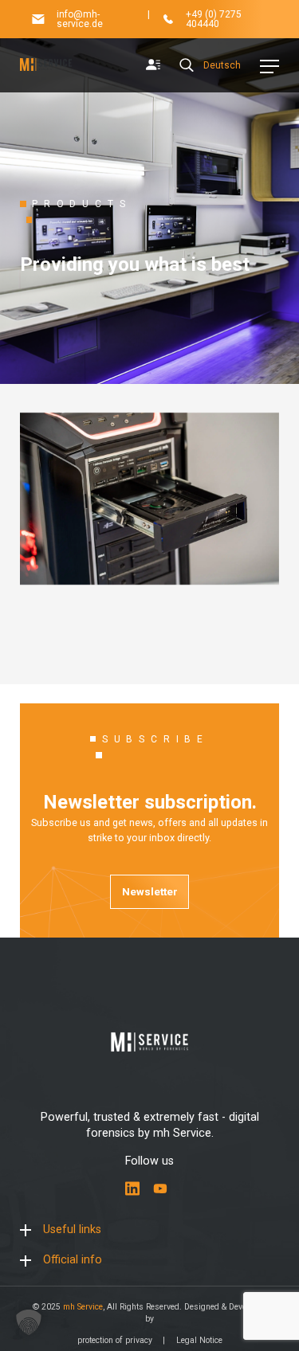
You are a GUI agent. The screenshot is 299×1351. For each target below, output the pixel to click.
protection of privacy (114, 1340)
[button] (28, 1322)
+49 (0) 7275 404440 (214, 19)
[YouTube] (160, 1188)
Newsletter (150, 891)
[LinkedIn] (132, 1188)
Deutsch (222, 65)
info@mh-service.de (80, 19)
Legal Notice (199, 1340)
